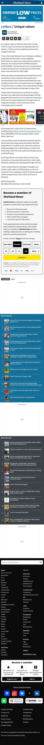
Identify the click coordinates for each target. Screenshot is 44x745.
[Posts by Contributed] (4, 32)
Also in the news (6, 573)
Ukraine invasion (6, 641)
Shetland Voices (28, 581)
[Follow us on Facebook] (7, 693)
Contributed (12, 32)
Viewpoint (4, 655)
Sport (3, 636)
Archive (26, 639)
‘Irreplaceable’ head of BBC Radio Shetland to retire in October (25, 363)
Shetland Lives (27, 584)
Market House (27, 600)
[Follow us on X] (29, 693)
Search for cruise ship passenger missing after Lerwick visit (25, 321)
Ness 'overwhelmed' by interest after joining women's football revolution (24, 520)
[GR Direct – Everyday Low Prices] (22, 14)
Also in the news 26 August (19, 484)
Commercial (27, 590)
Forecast (26, 633)
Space (3, 634)
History (3, 617)
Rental (25, 619)
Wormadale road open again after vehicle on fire (24, 391)
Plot (24, 624)
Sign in (32, 679)
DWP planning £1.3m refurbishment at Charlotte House (23, 478)
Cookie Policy (28, 709)
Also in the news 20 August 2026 (20, 376)
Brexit (3, 580)
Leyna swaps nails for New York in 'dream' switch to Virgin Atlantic (24, 335)
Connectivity (5, 590)
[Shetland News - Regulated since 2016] (34, 700)
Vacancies (26, 608)
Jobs (25, 606)
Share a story (6, 719)
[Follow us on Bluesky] (22, 693)
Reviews (4, 652)
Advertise (4, 716)
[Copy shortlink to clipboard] (19, 38)
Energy (3, 607)
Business (4, 583)
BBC (24, 597)
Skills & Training (28, 611)
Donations (27, 716)
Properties (27, 614)
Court (3, 597)
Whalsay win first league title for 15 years (24, 369)
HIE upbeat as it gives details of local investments (22, 499)
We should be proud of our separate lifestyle (25, 131)
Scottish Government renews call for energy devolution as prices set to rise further (24, 506)
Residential (26, 617)
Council (3, 595)
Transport (4, 639)
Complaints (27, 712)
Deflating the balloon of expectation (22, 397)
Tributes (25, 579)
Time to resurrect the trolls (19, 512)
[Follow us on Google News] (16, 700)
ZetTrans (26, 602)
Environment (5, 612)
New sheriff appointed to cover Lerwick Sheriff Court (25, 328)
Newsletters (27, 647)
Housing (3, 619)
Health (3, 614)
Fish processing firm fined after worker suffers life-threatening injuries (25, 342)
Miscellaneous (27, 627)
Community (4, 587)
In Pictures (26, 576)
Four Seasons (27, 586)
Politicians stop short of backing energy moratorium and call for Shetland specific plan (26, 384)
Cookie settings (7, 709)
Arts (2, 578)
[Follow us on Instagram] (14, 693)
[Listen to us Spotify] (4, 700)
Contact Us (5, 712)
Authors (25, 644)
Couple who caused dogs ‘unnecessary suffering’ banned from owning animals (23, 356)
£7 (19, 251)
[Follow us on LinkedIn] (37, 693)
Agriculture (4, 575)
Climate (3, 585)
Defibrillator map (29, 654)
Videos (25, 650)
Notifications (28, 719)
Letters (6, 26)
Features (26, 574)
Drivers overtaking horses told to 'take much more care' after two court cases (25, 457)
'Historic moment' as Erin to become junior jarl (25, 449)
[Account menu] (41, 3)
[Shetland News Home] (22, 4)
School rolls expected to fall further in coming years (25, 471)
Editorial (25, 570)
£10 (25, 251)
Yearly (36, 244)
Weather (4, 644)
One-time (7, 244)
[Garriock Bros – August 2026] (22, 116)
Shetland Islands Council (30, 595)
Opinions (4, 647)
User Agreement (7, 722)
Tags (24, 642)
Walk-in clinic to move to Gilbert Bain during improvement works (25, 492)
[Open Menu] (2, 3)
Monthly (17, 244)
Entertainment (5, 609)
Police (3, 626)
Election (3, 602)
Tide (24, 635)
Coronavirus (5, 592)
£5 (13, 251)
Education (4, 600)
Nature (3, 624)
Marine (3, 622)
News (3, 570)
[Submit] (40, 562)
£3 (6, 251)
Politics (3, 629)
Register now (12, 679)
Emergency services (7, 604)
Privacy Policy (6, 725)
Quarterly (27, 244)
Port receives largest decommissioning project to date (25, 349)
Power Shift (4, 631)
